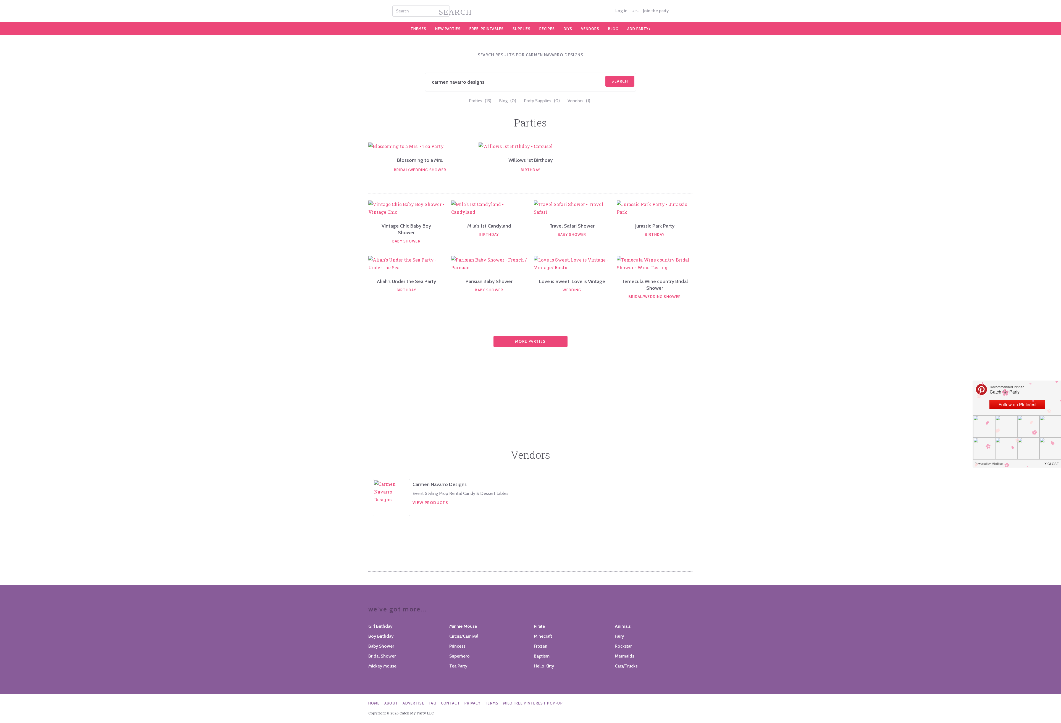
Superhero (459, 656)
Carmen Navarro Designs (440, 484)
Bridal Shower (382, 656)
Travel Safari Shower (572, 226)
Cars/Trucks (626, 666)
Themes (418, 29)
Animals (623, 626)
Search (619, 81)
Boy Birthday (380, 636)
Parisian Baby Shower (489, 281)
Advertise (413, 703)
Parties (480, 100)
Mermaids (624, 656)
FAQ (433, 703)
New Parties (448, 29)
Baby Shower (406, 241)
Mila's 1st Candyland (489, 226)
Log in (621, 11)
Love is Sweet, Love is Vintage (572, 281)
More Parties (530, 341)
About (391, 703)
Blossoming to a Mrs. (420, 160)
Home (374, 703)
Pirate (539, 626)
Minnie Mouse (463, 626)
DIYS (568, 29)
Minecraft (543, 636)
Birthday (530, 170)
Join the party (656, 11)
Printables (486, 29)
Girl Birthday (380, 626)
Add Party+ (639, 29)
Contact (450, 703)
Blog (613, 29)
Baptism (542, 656)
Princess (457, 646)
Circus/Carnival (463, 636)
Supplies (521, 29)
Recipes (547, 29)
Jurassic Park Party (654, 226)
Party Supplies (542, 100)
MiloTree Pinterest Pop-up (533, 703)
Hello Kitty (544, 666)
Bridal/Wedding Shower (420, 170)
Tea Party (458, 666)
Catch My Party (530, 11)
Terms (492, 703)
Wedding (572, 290)
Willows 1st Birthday (530, 160)
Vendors (590, 29)
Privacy (472, 703)
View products (430, 502)
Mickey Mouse (382, 666)
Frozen (540, 646)
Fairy (619, 636)
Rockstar (623, 646)
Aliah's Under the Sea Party (406, 281)
